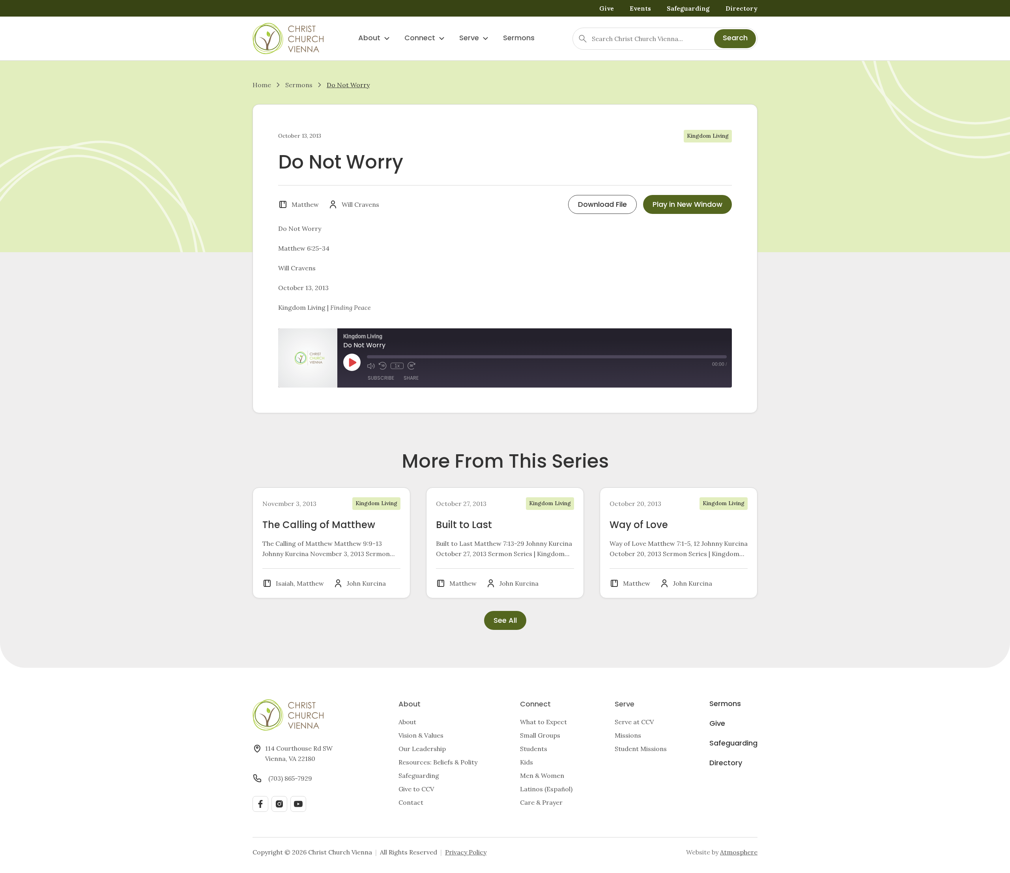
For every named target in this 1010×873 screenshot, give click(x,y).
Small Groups (540, 735)
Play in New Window (687, 205)
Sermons (519, 38)
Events (640, 8)
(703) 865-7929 (290, 778)
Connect (419, 38)
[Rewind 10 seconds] (383, 366)
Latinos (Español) (546, 789)
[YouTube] (298, 804)
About (369, 38)
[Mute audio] (371, 365)
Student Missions (641, 749)
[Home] (288, 38)
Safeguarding (688, 8)
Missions (628, 735)
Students (533, 749)
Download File (602, 205)
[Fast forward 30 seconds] (411, 366)
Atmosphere (739, 852)
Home (261, 85)
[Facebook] (260, 804)
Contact (410, 802)
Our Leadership (422, 749)
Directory (742, 8)
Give (606, 8)
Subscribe (381, 378)
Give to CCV (416, 789)
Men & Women (542, 775)
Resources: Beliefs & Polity (437, 762)
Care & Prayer (541, 802)
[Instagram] (279, 804)
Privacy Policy (465, 852)
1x (397, 366)
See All (505, 621)
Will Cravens (360, 204)
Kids (526, 762)
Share (411, 378)
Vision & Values (420, 735)
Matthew (305, 204)
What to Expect (543, 722)
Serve (469, 38)
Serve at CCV (634, 722)
